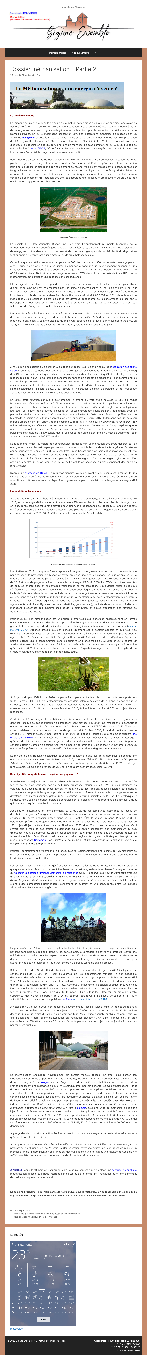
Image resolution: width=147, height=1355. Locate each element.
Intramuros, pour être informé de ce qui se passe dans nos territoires (46, 1213)
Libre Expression (21, 1210)
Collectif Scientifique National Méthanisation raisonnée (46, 872)
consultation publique (124, 1169)
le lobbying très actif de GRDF (84, 999)
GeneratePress (59, 1340)
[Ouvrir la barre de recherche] (96, 52)
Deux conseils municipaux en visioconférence (35, 1217)
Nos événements (80, 52)
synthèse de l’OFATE (37, 473)
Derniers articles (57, 52)
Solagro (44, 1082)
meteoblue (16, 1328)
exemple (81, 1107)
